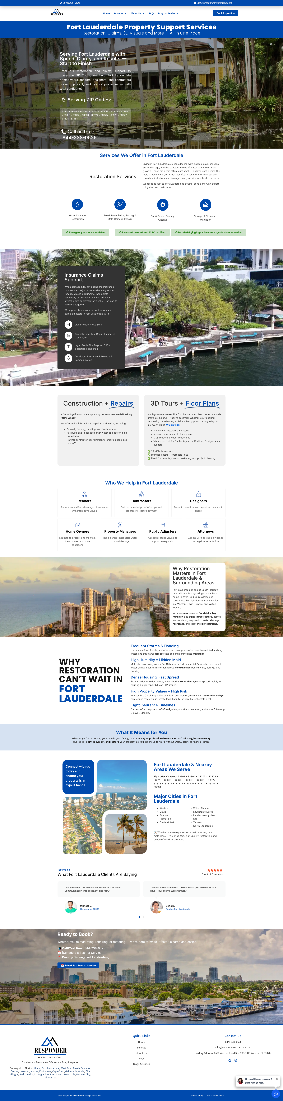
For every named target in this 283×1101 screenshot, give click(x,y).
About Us (136, 13)
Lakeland (24, 1071)
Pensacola (69, 1074)
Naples (34, 1071)
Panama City (83, 1074)
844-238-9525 (79, 137)
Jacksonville (26, 1074)
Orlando (85, 1068)
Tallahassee (49, 1077)
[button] (139, 917)
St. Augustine (41, 1074)
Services (118, 13)
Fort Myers (45, 1071)
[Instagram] (236, 1060)
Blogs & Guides (166, 13)
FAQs (151, 13)
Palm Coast (56, 1074)
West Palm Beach (70, 1068)
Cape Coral (58, 1071)
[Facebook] (230, 1060)
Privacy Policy (197, 1095)
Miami (37, 1068)
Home (106, 13)
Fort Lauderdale (50, 1068)
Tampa (14, 1071)
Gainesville (71, 1071)
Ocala (81, 1071)
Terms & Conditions (215, 1095)
